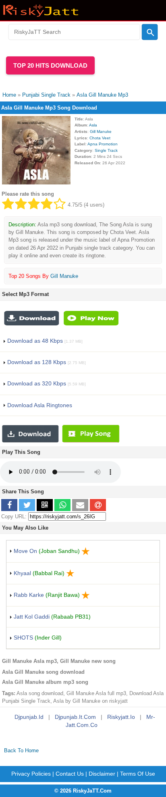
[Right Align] (150, 32)
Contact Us (70, 773)
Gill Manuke (101, 131)
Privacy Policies (31, 773)
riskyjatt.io (121, 717)
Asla (93, 125)
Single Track (106, 150)
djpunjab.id (29, 717)
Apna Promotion (102, 144)
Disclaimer (102, 773)
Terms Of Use (137, 773)
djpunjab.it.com (75, 717)
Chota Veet (99, 138)
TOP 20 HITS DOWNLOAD (50, 65)
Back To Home (21, 750)
